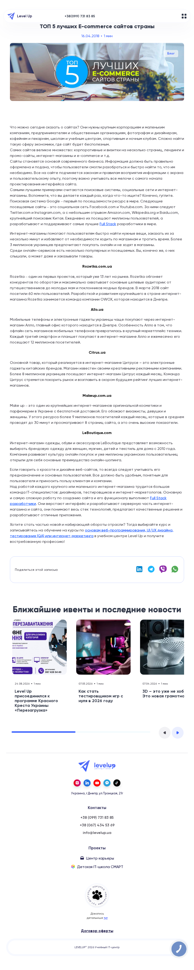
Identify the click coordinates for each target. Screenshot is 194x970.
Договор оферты (97, 931)
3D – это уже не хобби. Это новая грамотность (166, 694)
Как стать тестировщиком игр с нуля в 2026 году (101, 696)
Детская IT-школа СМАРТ (100, 867)
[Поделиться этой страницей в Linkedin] (139, 572)
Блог (171, 53)
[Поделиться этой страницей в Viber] (163, 572)
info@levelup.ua (97, 833)
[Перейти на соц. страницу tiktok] (116, 783)
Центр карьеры (100, 858)
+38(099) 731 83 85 (80, 16)
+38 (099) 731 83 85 (97, 817)
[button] (165, 733)
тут (106, 918)
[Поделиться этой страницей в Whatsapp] (175, 572)
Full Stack (108, 224)
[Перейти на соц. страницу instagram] (77, 783)
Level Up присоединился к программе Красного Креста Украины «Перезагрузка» (36, 701)
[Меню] (184, 16)
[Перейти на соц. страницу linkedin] (87, 783)
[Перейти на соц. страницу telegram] (106, 783)
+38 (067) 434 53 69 (97, 825)
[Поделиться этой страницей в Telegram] (151, 572)
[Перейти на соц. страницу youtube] (97, 783)
